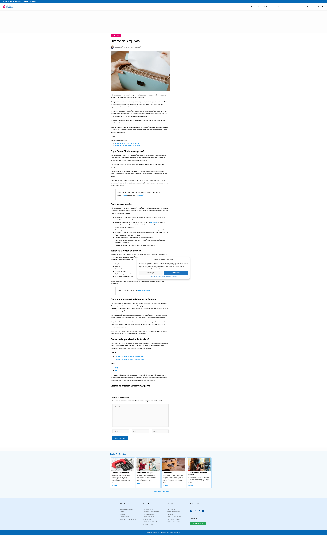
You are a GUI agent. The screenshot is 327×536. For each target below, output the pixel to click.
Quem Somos (171, 509)
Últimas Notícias (125, 517)
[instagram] (195, 511)
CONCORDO (176, 273)
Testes (125, 195)
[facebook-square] (191, 511)
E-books (122, 514)
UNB (116, 370)
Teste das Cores (148, 509)
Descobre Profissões (126, 509)
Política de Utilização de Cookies (157, 276)
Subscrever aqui (198, 523)
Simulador (140, 195)
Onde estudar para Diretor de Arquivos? (127, 143)
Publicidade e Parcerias (174, 511)
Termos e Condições (173, 522)
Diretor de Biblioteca (143, 290)
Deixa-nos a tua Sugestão (128, 519)
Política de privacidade (171, 276)
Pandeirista (167, 473)
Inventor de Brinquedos (146, 473)
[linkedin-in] (199, 511)
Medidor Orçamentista (120, 473)
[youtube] (203, 511)
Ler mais (114, 485)
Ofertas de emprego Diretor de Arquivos (127, 146)
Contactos (170, 514)
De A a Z (122, 511)
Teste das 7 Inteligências (151, 511)
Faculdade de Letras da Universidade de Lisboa (129, 356)
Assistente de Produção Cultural (197, 474)
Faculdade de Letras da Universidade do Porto (129, 359)
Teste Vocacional (148, 514)
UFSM (117, 368)
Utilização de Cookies (173, 519)
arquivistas (153, 222)
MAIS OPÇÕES (151, 273)
